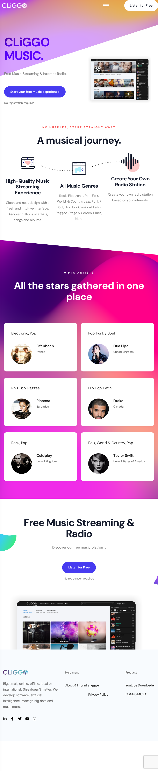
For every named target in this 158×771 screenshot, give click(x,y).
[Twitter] (20, 719)
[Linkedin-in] (5, 719)
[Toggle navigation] (106, 5)
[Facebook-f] (12, 719)
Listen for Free (141, 5)
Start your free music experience (34, 92)
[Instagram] (34, 719)
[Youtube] (27, 719)
